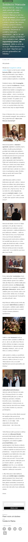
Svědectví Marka (9, 521)
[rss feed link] (5, 533)
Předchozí (5, 514)
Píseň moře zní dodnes (11, 516)
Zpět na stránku (8, 1)
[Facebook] (4, 529)
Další (4, 519)
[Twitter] (9, 529)
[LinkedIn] (15, 529)
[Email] (20, 529)
